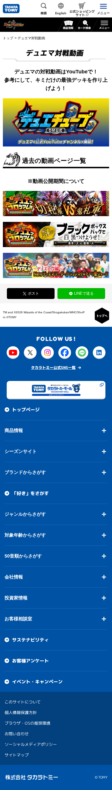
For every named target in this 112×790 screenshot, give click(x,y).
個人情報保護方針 (21, 712)
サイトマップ (17, 755)
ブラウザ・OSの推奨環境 (27, 723)
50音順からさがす (23, 556)
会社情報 (14, 576)
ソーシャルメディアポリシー (31, 744)
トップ (8, 38)
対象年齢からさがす (25, 535)
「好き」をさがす (30, 493)
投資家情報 (16, 597)
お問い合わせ (17, 733)
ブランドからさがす (25, 472)
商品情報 (14, 430)
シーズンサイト (21, 451)
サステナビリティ (30, 640)
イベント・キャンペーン (37, 681)
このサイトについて (23, 702)
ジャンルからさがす (25, 514)
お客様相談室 (18, 618)
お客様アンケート (30, 661)
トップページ (26, 409)
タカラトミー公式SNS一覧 (53, 367)
